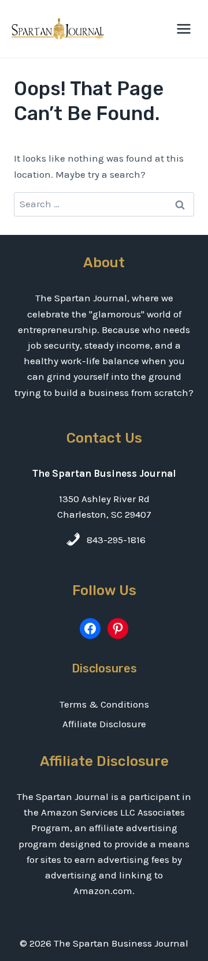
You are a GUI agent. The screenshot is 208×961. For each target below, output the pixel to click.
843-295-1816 (116, 539)
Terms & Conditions (104, 704)
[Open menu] (183, 28)
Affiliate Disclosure (104, 724)
